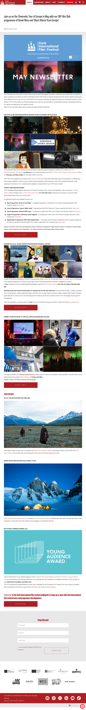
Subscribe (8, 595)
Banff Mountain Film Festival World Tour (16, 518)
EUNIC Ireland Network (68, 279)
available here (74, 302)
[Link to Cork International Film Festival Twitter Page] (60, 698)
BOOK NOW (20, 235)
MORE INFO (20, 385)
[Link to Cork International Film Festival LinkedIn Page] (66, 698)
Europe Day (47, 279)
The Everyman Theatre (42, 518)
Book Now (20, 205)
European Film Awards (42, 577)
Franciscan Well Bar (37, 179)
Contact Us (21, 700)
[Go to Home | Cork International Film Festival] (7, 2)
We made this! (74, 705)
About (5, 700)
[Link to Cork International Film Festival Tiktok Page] (79, 698)
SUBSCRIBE (20, 604)
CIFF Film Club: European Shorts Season (64, 172)
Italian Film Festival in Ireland (43, 450)
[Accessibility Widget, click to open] (82, 706)
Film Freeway (25, 377)
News (15, 29)
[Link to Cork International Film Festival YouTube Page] (72, 698)
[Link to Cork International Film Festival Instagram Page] (54, 698)
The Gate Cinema (51, 284)
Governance (12, 700)
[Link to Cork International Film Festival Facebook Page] (47, 698)
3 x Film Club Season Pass (31, 193)
